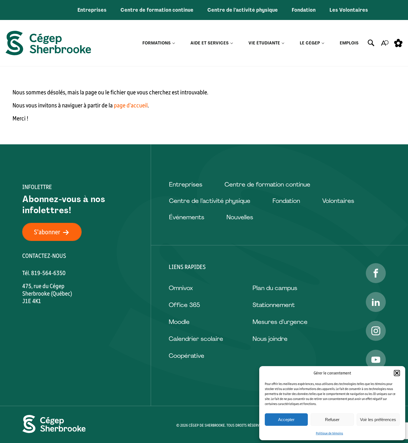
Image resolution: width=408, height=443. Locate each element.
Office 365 (184, 305)
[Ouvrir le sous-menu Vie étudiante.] (283, 43)
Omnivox (181, 288)
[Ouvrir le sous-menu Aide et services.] (232, 43)
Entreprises (92, 10)
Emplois (349, 43)
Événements (186, 217)
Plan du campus (275, 288)
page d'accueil (131, 105)
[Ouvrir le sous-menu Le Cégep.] (323, 43)
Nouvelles (239, 217)
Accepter (286, 419)
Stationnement (274, 305)
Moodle (179, 322)
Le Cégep (310, 43)
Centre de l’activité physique (242, 10)
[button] (397, 373)
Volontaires (338, 201)
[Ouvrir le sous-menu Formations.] (174, 43)
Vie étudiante (264, 43)
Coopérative (186, 356)
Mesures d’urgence (280, 322)
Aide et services (209, 43)
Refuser (332, 419)
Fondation (304, 10)
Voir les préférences (378, 419)
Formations (156, 43)
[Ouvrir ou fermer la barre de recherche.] (371, 43)
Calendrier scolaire (196, 339)
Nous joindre (270, 339)
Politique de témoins (329, 433)
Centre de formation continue (156, 10)
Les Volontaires (348, 10)
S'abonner (47, 232)
